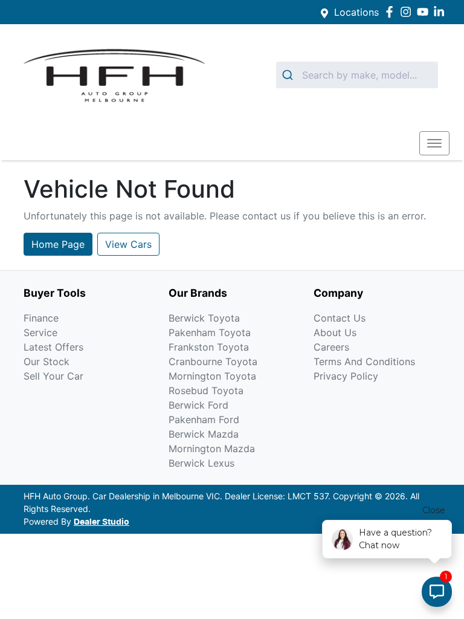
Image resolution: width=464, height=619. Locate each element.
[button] (434, 143)
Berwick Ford (198, 405)
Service (40, 332)
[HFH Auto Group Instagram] (408, 12)
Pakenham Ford (204, 419)
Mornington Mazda (212, 448)
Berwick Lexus (201, 463)
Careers (331, 347)
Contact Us (340, 318)
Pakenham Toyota (210, 332)
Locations (356, 12)
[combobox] (357, 75)
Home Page (58, 244)
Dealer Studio (101, 522)
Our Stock (46, 361)
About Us (335, 332)
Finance (41, 318)
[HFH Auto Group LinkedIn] (441, 12)
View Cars (128, 244)
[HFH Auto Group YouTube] (425, 12)
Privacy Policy (346, 376)
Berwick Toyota (204, 318)
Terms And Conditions (364, 361)
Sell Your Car (53, 376)
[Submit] (289, 75)
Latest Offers (53, 347)
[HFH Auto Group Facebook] (392, 12)
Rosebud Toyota (206, 390)
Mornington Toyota (212, 376)
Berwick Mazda (204, 434)
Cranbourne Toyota (213, 361)
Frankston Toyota (209, 347)
